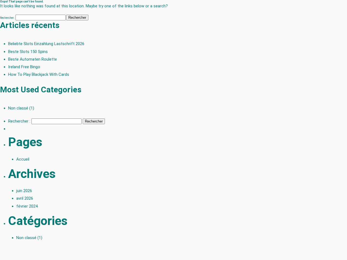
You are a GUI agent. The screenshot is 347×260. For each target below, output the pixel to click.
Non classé (18, 108)
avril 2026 (24, 198)
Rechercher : (7, 17)
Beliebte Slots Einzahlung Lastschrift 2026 (46, 43)
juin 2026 (24, 190)
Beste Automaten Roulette (32, 59)
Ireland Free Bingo (24, 66)
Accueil (22, 159)
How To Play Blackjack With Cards (38, 74)
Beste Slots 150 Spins (28, 51)
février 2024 (27, 206)
